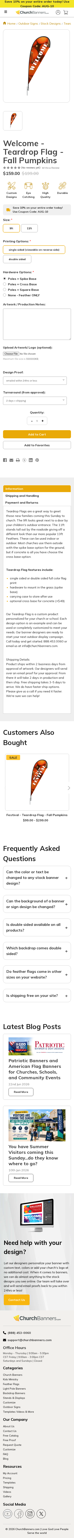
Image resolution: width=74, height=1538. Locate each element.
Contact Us (16, 1300)
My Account (10, 1473)
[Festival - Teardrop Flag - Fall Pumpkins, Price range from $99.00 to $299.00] (37, 782)
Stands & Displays (14, 1397)
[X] (24, 460)
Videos (7, 1491)
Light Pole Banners (14, 1388)
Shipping (8, 1487)
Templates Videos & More (18, 1411)
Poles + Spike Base (22, 279)
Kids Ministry (10, 1379)
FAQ (5, 1454)
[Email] (11, 460)
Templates (9, 1482)
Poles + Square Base (23, 290)
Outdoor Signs (11, 1406)
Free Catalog (10, 1435)
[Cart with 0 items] (65, 12)
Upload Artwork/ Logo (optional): (27, 347)
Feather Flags (11, 1384)
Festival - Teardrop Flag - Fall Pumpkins (37, 815)
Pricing (7, 1477)
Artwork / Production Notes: (24, 304)
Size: (7, 220)
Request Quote (12, 1444)
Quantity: (37, 412)
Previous (6, 788)
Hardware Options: (18, 272)
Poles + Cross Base (22, 284)
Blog (5, 1458)
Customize (9, 1402)
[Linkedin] (31, 460)
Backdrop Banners (14, 1393)
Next (68, 788)
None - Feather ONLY (24, 295)
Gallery (7, 1496)
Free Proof (9, 1440)
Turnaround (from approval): (24, 392)
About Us (8, 1426)
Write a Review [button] (50, 167)
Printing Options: (17, 241)
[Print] (18, 460)
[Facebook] (5, 460)
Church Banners (12, 1374)
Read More (21, 1092)
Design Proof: (13, 372)
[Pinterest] (37, 460)
